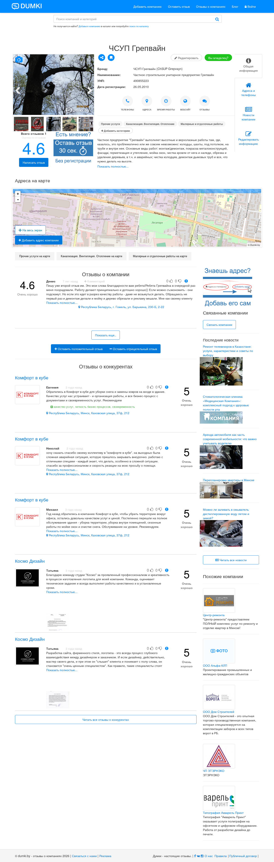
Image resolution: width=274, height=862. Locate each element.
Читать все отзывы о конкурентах (105, 719)
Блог (235, 6)
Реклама (105, 856)
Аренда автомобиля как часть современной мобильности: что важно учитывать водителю (230, 438)
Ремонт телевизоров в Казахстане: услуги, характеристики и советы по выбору (228, 350)
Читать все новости (233, 560)
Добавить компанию (147, 6)
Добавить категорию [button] (116, 131)
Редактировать (187, 58)
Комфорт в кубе (31, 377)
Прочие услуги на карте (34, 256)
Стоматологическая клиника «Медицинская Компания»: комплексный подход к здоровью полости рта (226, 402)
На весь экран (32, 230)
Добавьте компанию (89, 26)
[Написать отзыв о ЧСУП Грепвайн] (73, 148)
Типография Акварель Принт (223, 812)
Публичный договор (243, 856)
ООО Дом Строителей (218, 711)
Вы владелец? (218, 58)
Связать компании (219, 324)
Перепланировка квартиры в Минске (228, 480)
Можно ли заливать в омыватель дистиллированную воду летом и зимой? (226, 513)
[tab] (248, 66)
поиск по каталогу (139, 26)
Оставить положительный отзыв (80, 349)
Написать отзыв (34, 162)
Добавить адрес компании (40, 240)
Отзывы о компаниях (210, 6)
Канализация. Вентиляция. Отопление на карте (91, 256)
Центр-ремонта (214, 615)
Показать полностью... (113, 166)
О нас (209, 856)
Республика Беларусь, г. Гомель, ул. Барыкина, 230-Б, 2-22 (122, 307)
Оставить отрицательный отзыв (134, 349)
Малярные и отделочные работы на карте (160, 256)
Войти (251, 6)
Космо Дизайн (30, 561)
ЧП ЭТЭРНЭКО (213, 771)
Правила (220, 856)
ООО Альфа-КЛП (215, 665)
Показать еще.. (105, 335)
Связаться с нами (84, 856)
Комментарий (95, 281)
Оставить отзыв (179, 6)
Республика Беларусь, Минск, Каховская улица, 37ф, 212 (88, 413)
